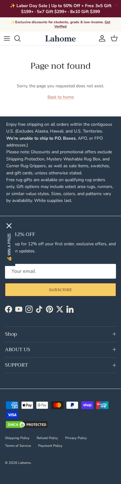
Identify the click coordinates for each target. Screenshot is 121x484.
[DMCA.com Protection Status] (26, 425)
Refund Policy (47, 438)
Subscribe (60, 289)
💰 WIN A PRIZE (8, 247)
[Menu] (7, 38)
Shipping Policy (17, 438)
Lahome (24, 462)
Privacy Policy (76, 438)
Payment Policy (50, 445)
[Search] (20, 38)
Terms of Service (18, 445)
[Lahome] (60, 38)
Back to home (60, 97)
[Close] (9, 225)
